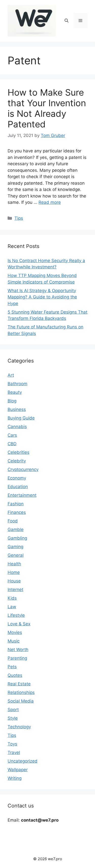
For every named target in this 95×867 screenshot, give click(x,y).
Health (14, 563)
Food (13, 520)
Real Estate (19, 683)
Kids (12, 598)
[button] (66, 20)
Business (17, 409)
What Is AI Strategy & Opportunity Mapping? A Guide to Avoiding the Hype (42, 297)
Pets (12, 666)
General (16, 555)
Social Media (21, 701)
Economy (17, 478)
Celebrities (18, 452)
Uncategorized (22, 761)
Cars (12, 435)
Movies (15, 632)
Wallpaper (18, 769)
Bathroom (17, 383)
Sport (13, 709)
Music (14, 641)
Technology (19, 726)
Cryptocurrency (23, 469)
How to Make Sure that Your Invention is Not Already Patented (47, 108)
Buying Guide (21, 418)
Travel (14, 752)
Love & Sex (19, 623)
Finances (17, 512)
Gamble (16, 529)
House (14, 580)
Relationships (21, 692)
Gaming (15, 546)
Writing (15, 778)
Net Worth (18, 649)
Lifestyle (16, 615)
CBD (12, 443)
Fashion (16, 503)
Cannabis (17, 426)
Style (13, 718)
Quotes (15, 675)
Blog (12, 400)
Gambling (17, 538)
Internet (15, 589)
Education (18, 486)
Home (14, 572)
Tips (18, 218)
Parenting (17, 658)
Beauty (15, 392)
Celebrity (17, 460)
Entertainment (22, 495)
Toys (12, 743)
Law (12, 606)
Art (11, 375)
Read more (50, 202)
